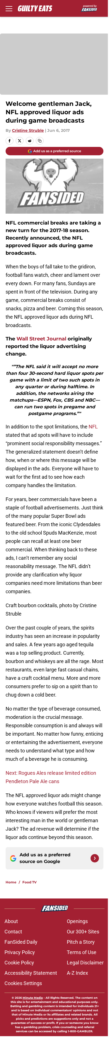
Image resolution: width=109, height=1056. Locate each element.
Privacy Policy (19, 952)
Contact (13, 932)
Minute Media (33, 998)
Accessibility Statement (30, 973)
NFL (93, 427)
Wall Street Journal (41, 339)
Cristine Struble (28, 130)
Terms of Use (81, 952)
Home (11, 882)
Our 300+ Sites (83, 932)
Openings (77, 921)
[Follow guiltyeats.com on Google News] (95, 858)
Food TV (29, 882)
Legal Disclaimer (85, 963)
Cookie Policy (19, 963)
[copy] (40, 141)
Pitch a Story (81, 942)
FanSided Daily (20, 942)
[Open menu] (9, 8)
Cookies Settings (23, 983)
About (11, 921)
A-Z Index (77, 973)
